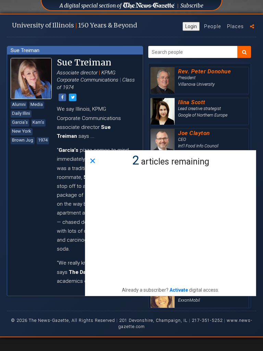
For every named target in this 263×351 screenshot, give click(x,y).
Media (36, 104)
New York (21, 131)
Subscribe (191, 5)
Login (191, 26)
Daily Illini (21, 113)
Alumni (19, 104)
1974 (43, 140)
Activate (179, 290)
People (212, 26)
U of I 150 (74, 25)
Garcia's (20, 122)
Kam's (38, 122)
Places (235, 26)
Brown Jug (22, 140)
